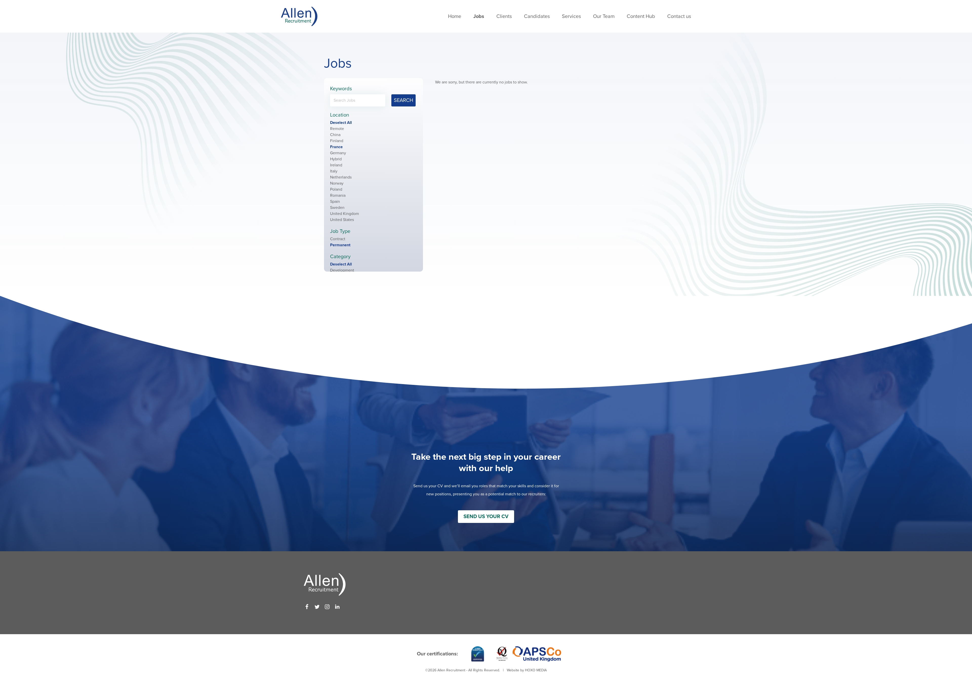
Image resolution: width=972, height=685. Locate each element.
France (336, 146)
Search (403, 100)
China (335, 134)
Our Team (604, 16)
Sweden (337, 207)
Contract (337, 238)
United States (342, 219)
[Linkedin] (337, 607)
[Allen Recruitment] (299, 16)
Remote (337, 128)
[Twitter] (317, 607)
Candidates (537, 16)
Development (342, 270)
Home (454, 16)
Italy (333, 171)
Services (571, 16)
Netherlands (341, 177)
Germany (338, 153)
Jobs (478, 16)
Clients (504, 16)
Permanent (340, 245)
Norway (336, 183)
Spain (335, 201)
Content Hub (641, 16)
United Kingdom (344, 213)
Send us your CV (486, 517)
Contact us (679, 16)
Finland (336, 140)
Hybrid (336, 159)
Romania (338, 195)
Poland (336, 189)
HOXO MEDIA (536, 670)
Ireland (336, 165)
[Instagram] (327, 607)
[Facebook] (307, 607)
